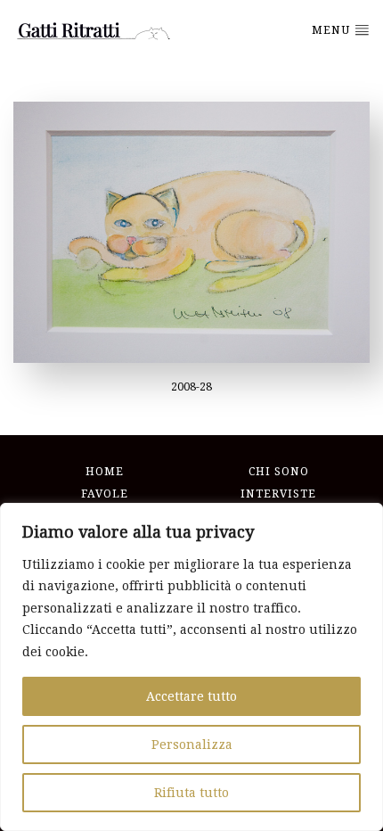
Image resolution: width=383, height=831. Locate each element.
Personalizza (191, 744)
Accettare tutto (191, 696)
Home (105, 471)
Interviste (278, 494)
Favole (104, 494)
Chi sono (279, 471)
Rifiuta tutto (191, 793)
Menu (333, 30)
